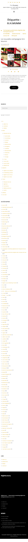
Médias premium (7, 188)
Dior (3, 285)
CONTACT (6, 126)
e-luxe (5, 159)
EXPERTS (4, 192)
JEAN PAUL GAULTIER (6, 334)
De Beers (4, 278)
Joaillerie (7, 148)
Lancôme (4, 351)
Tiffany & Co (5, 436)
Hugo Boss (4, 324)
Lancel (3, 349)
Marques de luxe (7, 133)
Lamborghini (5, 347)
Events (5, 190)
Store (3, 430)
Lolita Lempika (5, 355)
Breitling (4, 240)
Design (6, 142)
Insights (4, 326)
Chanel (4, 258)
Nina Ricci (4, 393)
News (3, 390)
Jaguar (3, 332)
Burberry (4, 244)
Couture (7, 140)
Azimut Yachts (5, 217)
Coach (3, 272)
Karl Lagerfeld (5, 343)
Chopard (4, 266)
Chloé (3, 262)
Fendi (3, 299)
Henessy (4, 316)
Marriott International (7, 370)
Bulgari (3, 242)
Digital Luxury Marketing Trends (9, 282)
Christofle (4, 268)
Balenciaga (4, 221)
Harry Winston (5, 314)
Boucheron (4, 238)
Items (24, 33)
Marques (14, 35)
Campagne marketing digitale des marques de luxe (14, 248)
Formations (6, 186)
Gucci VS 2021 (5, 516)
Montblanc (4, 388)
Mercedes (4, 380)
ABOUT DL (6, 124)
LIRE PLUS (14, 87)
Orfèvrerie (7, 152)
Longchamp (5, 357)
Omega (4, 399)
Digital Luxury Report (8, 170)
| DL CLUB (4, 194)
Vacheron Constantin (7, 440)
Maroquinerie (8, 150)
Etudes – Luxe (5, 295)
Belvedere (4, 228)
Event (3, 297)
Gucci (3, 310)
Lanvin (3, 353)
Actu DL (4, 205)
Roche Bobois (5, 418)
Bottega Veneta (5, 236)
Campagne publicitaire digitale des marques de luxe (14, 31)
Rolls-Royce (5, 420)
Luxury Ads (6, 161)
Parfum (6, 154)
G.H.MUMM (6, 33)
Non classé (4, 395)
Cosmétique (7, 138)
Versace (4, 445)
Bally (3, 224)
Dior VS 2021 (5, 518)
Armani (4, 209)
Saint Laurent (5, 422)
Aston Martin (5, 211)
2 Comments (15, 69)
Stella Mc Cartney (6, 428)
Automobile (7, 136)
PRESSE (5, 128)
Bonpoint (4, 234)
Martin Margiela (5, 374)
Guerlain (4, 312)
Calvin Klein (5, 246)
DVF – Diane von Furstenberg (8, 291)
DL (2, 121)
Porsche (4, 409)
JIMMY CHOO (5, 337)
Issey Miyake (5, 328)
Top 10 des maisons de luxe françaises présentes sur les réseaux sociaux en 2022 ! (14, 523)
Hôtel (3, 322)
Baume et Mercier (6, 226)
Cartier (3, 255)
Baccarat (4, 219)
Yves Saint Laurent (6, 449)
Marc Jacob (5, 364)
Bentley (4, 230)
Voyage (6, 156)
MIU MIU (4, 384)
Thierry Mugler (5, 434)
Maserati (4, 376)
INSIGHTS (4, 167)
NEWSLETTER (6, 165)
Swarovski (4, 432)
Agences (5, 184)
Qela (3, 413)
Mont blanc (4, 386)
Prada (3, 411)
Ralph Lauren (5, 415)
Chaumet (4, 260)
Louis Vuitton (5, 359)
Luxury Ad (6, 35)
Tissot (3, 438)
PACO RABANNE (5, 403)
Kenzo (3, 345)
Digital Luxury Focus (8, 174)
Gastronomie (16, 33)
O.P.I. (3, 397)
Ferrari (3, 301)
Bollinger (4, 232)
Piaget (3, 407)
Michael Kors (5, 382)
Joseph (4, 341)
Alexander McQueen (6, 207)
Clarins (3, 270)
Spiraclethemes (14, 536)
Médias (4, 378)
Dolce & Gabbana (6, 289)
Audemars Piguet (6, 213)
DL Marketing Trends (8, 172)
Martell (3, 372)
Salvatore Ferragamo (7, 424)
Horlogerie (7, 146)
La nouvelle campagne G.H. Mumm (13, 40)
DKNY (3, 287)
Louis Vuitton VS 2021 (7, 520)
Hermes (4, 318)
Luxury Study (6, 163)
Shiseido (4, 426)
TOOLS (3, 179)
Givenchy (4, 307)
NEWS (3, 130)
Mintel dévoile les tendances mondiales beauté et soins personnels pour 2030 (13, 527)
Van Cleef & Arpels (6, 442)
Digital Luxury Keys (8, 176)
